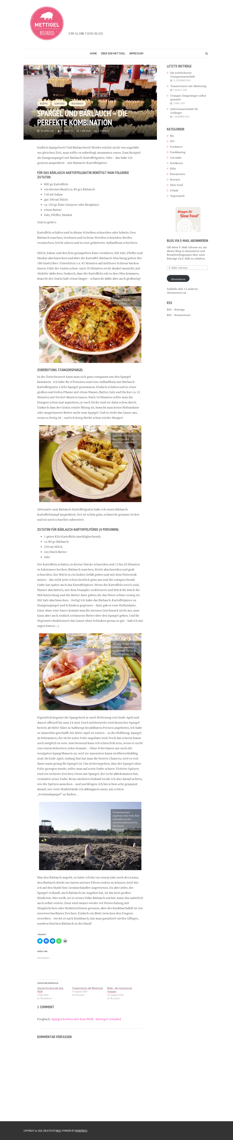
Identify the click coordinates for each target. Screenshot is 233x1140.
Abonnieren (178, 279)
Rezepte (44, 103)
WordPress (81, 1130)
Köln (173, 168)
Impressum (136, 53)
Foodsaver (176, 147)
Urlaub (174, 190)
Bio (172, 136)
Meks (58, 1130)
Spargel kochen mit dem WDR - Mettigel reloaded (86, 1019)
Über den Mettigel (113, 53)
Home (93, 53)
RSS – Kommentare (179, 315)
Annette (68, 130)
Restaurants (177, 174)
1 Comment (104, 130)
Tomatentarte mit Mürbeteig (87, 988)
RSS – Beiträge (176, 309)
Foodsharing (177, 152)
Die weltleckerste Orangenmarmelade (182, 74)
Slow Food (59, 103)
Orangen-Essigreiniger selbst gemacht (188, 97)
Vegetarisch (77, 103)
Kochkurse (176, 163)
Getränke (175, 157)
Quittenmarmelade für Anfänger (184, 111)
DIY (172, 141)
